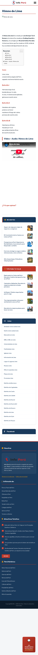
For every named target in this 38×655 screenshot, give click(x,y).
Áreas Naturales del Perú (9, 491)
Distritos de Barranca (10, 383)
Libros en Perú (6, 511)
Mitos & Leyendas (6, 594)
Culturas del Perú (6, 584)
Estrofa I (8, 55)
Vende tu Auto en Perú (8, 504)
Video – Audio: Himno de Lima (11, 62)
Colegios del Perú (7, 507)
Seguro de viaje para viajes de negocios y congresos (13, 228)
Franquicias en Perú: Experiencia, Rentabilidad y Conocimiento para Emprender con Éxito (14, 243)
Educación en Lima (9, 335)
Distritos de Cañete (9, 395)
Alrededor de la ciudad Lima (12, 326)
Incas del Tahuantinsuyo (8, 581)
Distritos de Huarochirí (10, 404)
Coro (7, 53)
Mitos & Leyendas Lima (10, 370)
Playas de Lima (8, 374)
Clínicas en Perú (6, 494)
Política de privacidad (21, 476)
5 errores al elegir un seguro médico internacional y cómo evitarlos (15, 252)
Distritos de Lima (9, 412)
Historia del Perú (6, 571)
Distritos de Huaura (9, 408)
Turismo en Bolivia (7, 514)
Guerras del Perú (6, 574)
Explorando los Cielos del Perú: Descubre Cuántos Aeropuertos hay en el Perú (14, 277)
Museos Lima (8, 366)
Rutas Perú (5, 501)
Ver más (6, 556)
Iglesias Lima (7, 353)
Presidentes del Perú (7, 587)
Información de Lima (10, 357)
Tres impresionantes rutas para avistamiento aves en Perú (13, 301)
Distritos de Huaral (9, 400)
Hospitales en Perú (7, 497)
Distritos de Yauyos (9, 420)
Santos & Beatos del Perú (9, 591)
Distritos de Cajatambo (10, 387)
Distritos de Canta (9, 391)
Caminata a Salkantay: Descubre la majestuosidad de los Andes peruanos (14, 285)
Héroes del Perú (6, 578)
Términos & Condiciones (8, 476)
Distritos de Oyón (9, 416)
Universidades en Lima (10, 344)
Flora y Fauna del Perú (8, 487)
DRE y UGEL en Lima (10, 340)
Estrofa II (8, 57)
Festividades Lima (9, 349)
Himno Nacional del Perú (8, 568)
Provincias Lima (8, 378)
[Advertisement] (19, 182)
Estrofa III (9, 59)
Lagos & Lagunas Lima (10, 361)
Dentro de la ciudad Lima (11, 331)
